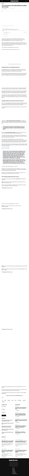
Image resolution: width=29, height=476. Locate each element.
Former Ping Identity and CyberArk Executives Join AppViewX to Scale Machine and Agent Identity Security (20, 414)
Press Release (16, 412)
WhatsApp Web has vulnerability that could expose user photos (7, 441)
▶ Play (6, 32)
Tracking (3, 401)
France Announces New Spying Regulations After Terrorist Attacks (21, 451)
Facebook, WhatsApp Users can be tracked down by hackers (21, 441)
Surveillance (24, 400)
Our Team (13, 469)
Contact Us (13, 470)
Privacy (3, 3)
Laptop (12, 400)
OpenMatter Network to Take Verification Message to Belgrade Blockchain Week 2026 (21, 420)
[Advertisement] (14, 81)
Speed (24, 32)
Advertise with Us (14, 473)
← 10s (3, 32)
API (2, 400)
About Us (13, 468)
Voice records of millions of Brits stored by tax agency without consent (7, 451)
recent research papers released (10, 132)
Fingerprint (8, 400)
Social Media (18, 439)
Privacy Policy (14, 472)
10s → (9, 32)
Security (4, 439)
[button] (25, 1)
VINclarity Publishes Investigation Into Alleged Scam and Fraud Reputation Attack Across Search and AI (20, 426)
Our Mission (13, 471)
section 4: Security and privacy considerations (13, 120)
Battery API (18, 178)
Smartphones (19, 400)
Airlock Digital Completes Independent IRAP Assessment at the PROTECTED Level (20, 408)
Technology (21, 439)
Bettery (5, 400)
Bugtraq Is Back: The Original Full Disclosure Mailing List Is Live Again (20, 432)
